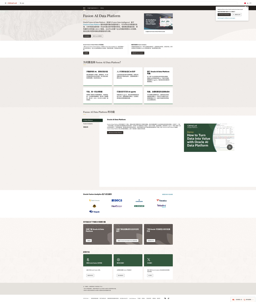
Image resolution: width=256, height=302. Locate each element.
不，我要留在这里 (236, 14)
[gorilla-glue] (94, 206)
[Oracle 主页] (12, 3)
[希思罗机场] (117, 206)
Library (102, 8)
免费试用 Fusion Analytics (137, 53)
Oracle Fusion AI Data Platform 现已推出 (93, 44)
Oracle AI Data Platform (91, 24)
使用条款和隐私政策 (94, 298)
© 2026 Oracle (85, 298)
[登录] (248, 3)
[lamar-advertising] (139, 206)
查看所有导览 (90, 275)
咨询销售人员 (239, 299)
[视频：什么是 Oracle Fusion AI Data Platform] (158, 21)
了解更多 (89, 240)
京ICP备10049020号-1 (124, 298)
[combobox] (128, 3)
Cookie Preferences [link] (132, 298)
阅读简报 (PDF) (151, 240)
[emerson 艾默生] (139, 200)
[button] (5, 3)
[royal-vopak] (94, 211)
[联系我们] (250, 3)
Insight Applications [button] (92, 8)
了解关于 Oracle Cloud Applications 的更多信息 (127, 240)
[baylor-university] (94, 200)
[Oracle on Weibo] (169, 298)
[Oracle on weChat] (165, 298)
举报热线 (154, 298)
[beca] (117, 200)
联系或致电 (248, 299)
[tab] (92, 120)
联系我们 (158, 298)
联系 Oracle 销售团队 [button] (97, 36)
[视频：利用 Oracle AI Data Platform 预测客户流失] (209, 138)
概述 (84, 8)
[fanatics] (161, 200)
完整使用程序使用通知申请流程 (113, 298)
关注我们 (150, 275)
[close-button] (252, 299)
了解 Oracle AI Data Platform (115, 132)
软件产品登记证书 (103, 298)
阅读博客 (85, 53)
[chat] (233, 299)
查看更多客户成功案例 (167, 194)
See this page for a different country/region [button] (226, 18)
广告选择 (138, 298)
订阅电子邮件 (148, 298)
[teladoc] (161, 206)
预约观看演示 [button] (87, 36)
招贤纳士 (143, 298)
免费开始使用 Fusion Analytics (138, 44)
